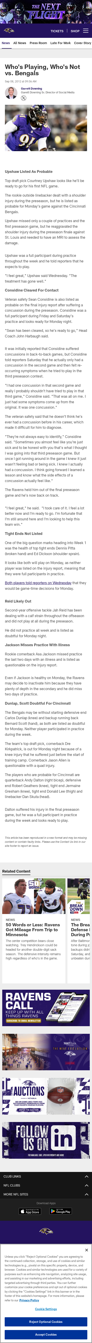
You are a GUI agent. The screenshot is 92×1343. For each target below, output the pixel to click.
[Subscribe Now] (46, 1008)
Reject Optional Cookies (46, 1322)
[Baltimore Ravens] (46, 1232)
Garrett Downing (31, 88)
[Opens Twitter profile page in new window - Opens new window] (23, 98)
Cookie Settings (46, 1309)
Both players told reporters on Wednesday (38, 583)
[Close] (87, 1250)
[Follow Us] (46, 1140)
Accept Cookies (46, 1334)
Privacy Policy (29, 1300)
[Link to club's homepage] (9, 28)
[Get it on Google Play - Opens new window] (60, 1213)
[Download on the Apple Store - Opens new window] (29, 1212)
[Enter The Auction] (46, 1096)
